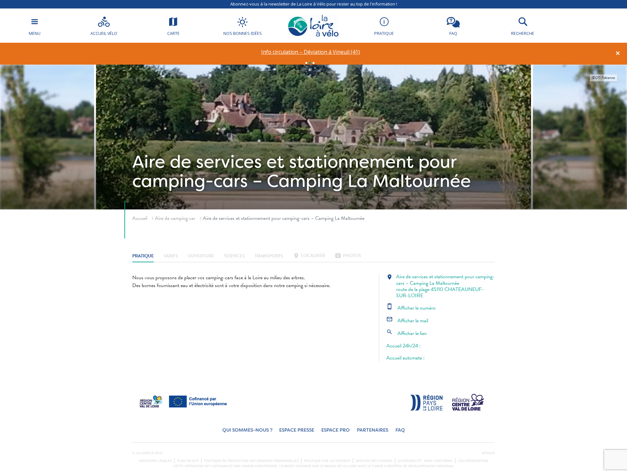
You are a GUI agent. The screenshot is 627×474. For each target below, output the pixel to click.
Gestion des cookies (374, 461)
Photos (348, 256)
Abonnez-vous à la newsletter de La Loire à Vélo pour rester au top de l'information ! (313, 4)
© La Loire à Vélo (147, 453)
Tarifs (171, 256)
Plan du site (188, 461)
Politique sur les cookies (327, 461)
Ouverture (201, 256)
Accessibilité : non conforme (425, 461)
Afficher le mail (407, 321)
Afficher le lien (406, 333)
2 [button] (310, 63)
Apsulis (488, 453)
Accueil (139, 218)
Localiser (309, 256)
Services (234, 256)
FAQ (400, 430)
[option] (310, 52)
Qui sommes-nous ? (247, 430)
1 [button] (306, 63)
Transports (269, 256)
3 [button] (313, 63)
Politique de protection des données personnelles (251, 461)
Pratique (143, 256)
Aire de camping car (175, 218)
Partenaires (372, 430)
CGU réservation (473, 461)
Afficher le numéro (411, 308)
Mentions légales (155, 461)
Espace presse (296, 430)
